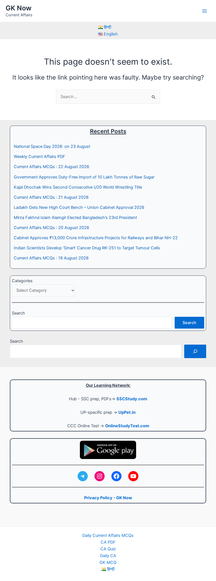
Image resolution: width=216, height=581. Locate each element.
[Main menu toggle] (204, 11)
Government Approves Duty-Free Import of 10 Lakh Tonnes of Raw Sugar (84, 177)
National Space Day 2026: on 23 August (52, 146)
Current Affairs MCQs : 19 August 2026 (51, 258)
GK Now (19, 8)
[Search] (195, 351)
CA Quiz (108, 548)
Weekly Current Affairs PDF (39, 156)
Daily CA (108, 555)
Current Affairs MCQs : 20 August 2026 (51, 227)
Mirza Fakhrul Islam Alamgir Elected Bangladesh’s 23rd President (75, 217)
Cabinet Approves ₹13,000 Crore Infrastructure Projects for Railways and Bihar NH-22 (96, 237)
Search (18, 313)
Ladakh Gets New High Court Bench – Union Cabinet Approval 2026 (79, 207)
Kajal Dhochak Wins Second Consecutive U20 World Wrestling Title (78, 187)
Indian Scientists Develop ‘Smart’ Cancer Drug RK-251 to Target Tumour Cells (87, 247)
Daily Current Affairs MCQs (108, 535)
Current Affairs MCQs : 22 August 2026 (51, 166)
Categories (22, 280)
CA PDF (108, 542)
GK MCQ (108, 562)
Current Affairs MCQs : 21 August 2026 (51, 197)
